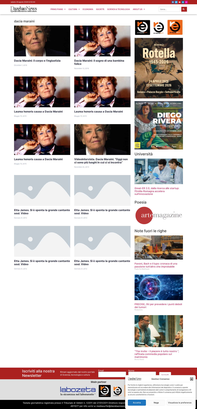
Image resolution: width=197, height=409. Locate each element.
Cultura (72, 9)
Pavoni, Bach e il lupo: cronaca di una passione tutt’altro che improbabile (156, 265)
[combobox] (169, 9)
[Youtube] (179, 2)
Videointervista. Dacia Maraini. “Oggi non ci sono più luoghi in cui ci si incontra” (101, 161)
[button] (191, 379)
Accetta (137, 402)
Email (101, 370)
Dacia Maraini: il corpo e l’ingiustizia (37, 60)
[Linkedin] (183, 2)
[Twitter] (176, 2)
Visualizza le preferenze (180, 402)
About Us (137, 9)
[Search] (184, 9)
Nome (131, 370)
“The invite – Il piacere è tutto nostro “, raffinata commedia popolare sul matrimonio (157, 354)
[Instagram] (186, 2)
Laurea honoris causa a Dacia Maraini (38, 111)
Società (100, 9)
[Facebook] (173, 2)
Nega (156, 402)
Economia (88, 9)
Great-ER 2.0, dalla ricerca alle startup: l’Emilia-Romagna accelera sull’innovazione (157, 191)
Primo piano (57, 9)
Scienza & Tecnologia (118, 9)
